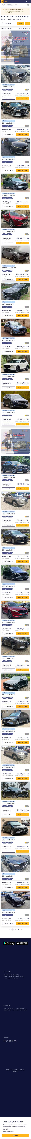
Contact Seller (9, 98)
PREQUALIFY (12, 5)
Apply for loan (22, 98)
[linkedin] (10, 1040)
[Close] (28, 9)
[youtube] (15, 1040)
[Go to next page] (21, 929)
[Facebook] (4, 1040)
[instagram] (7, 1040)
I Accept (15, 1135)
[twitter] (12, 1040)
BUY (3, 5)
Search (20, 23)
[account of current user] (28, 5)
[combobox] (6, 1)
